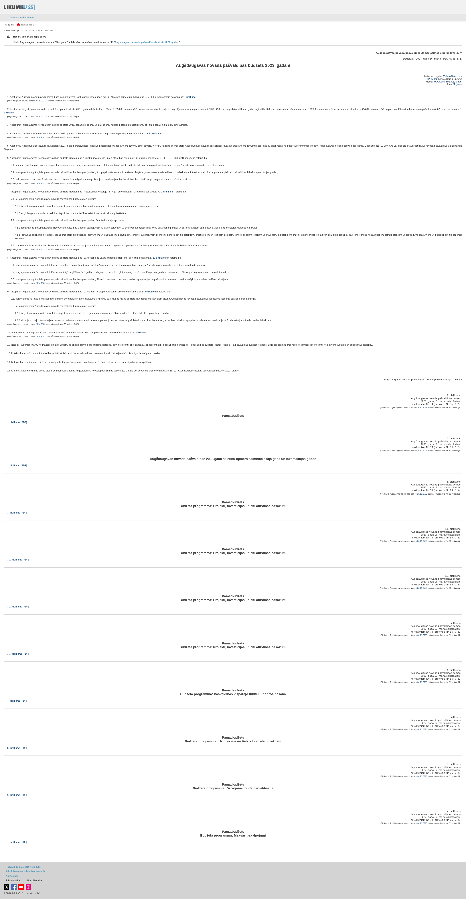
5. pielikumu (159, 257)
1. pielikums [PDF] (17, 422)
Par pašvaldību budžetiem (447, 81)
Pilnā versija (13, 880)
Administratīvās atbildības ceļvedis (25, 871)
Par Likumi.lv (34, 880)
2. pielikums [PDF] (17, 465)
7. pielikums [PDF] (17, 842)
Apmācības (12, 876)
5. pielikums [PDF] (17, 748)
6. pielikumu (148, 291)
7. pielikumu (139, 332)
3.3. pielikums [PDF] (18, 653)
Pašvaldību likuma (452, 76)
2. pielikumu (155, 133)
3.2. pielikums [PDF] (18, 606)
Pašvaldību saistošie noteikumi (23, 866)
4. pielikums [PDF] (17, 700)
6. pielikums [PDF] (17, 795)
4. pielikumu (164, 191)
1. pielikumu (189, 97)
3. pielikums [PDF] (17, 512)
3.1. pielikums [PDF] (18, 559)
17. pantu (457, 84)
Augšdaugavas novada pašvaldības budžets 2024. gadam (147, 42)
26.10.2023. (40, 101)
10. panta (432, 79)
